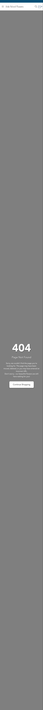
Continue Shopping (21, 384)
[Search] (36, 6)
